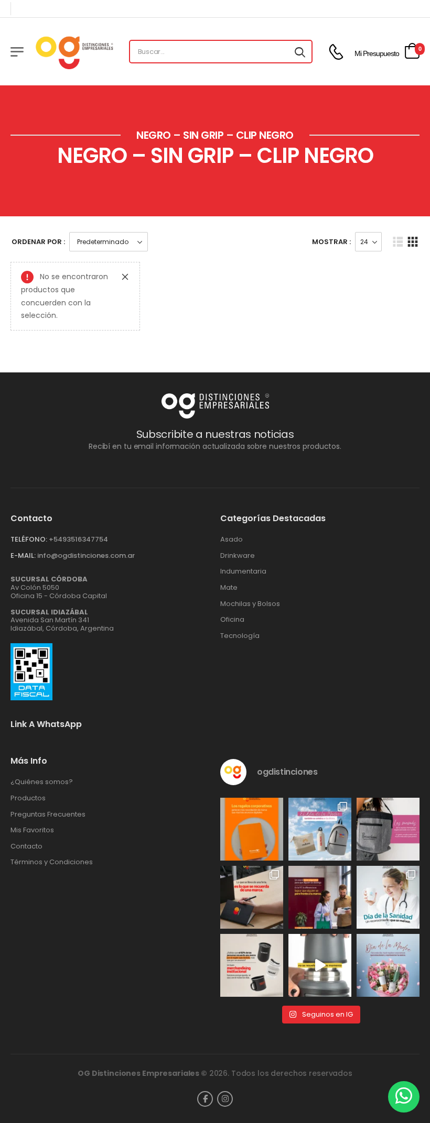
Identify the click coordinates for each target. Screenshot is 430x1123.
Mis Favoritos (32, 830)
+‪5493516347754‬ (78, 539)
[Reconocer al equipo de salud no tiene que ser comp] (388, 897)
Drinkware (237, 556)
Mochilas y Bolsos (250, 604)
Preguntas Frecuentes (47, 814)
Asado (231, 539)
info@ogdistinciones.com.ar (86, 555)
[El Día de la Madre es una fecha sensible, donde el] (388, 965)
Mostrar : (331, 242)
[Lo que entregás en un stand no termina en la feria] (251, 897)
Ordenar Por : (38, 242)
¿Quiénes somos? (41, 782)
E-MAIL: (23, 555)
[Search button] (300, 52)
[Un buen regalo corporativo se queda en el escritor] (251, 829)
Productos (28, 798)
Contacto (26, 846)
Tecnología (240, 636)
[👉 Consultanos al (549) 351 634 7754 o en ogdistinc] (319, 965)
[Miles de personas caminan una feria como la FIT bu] (319, 897)
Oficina (232, 619)
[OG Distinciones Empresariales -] (74, 51)
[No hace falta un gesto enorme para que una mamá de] (319, 829)
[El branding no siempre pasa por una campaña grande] (251, 965)
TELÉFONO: (28, 539)
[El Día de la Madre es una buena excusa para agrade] (388, 829)
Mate (229, 587)
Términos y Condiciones (51, 862)
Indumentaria (243, 571)
